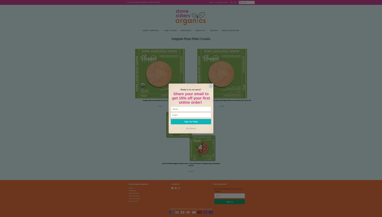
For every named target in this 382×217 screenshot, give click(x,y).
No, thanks (191, 128)
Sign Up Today (191, 121)
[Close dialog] (211, 86)
